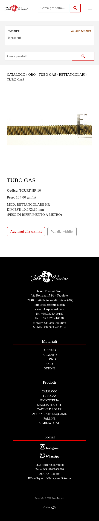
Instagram (52, 448)
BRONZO (50, 359)
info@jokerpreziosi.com (50, 304)
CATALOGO (16, 74)
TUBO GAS (47, 74)
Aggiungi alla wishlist (26, 231)
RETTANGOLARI (72, 74)
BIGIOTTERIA (49, 400)
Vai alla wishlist (80, 31)
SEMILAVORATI (49, 423)
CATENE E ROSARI (49, 409)
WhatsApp (52, 456)
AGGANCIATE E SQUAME (49, 414)
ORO (32, 74)
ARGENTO (50, 355)
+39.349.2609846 (55, 323)
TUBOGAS (49, 395)
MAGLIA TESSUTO (49, 405)
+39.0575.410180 (52, 313)
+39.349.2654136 (55, 327)
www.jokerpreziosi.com (49, 309)
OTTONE (49, 368)
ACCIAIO (50, 350)
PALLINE (49, 418)
